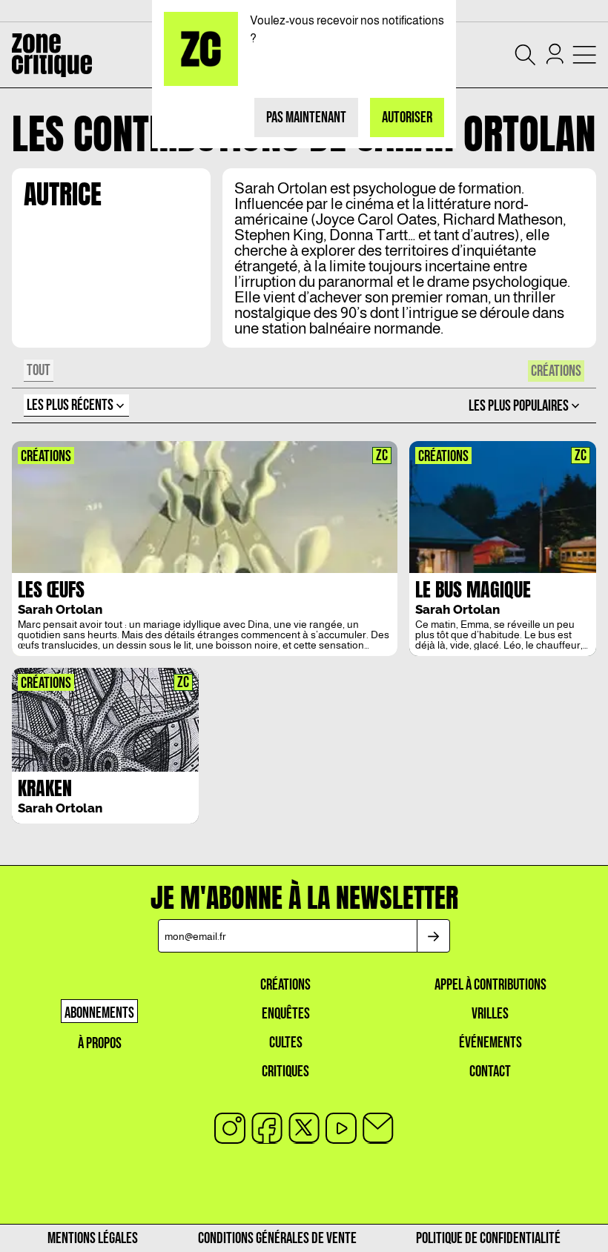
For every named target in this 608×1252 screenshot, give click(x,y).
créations (285, 984)
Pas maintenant (306, 117)
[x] (304, 1128)
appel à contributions (490, 984)
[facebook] (266, 1128)
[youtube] (341, 1128)
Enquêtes (286, 1013)
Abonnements (99, 1013)
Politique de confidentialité (488, 1238)
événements (490, 1042)
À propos (100, 1043)
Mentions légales (92, 1238)
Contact (490, 1071)
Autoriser (407, 117)
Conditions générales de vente (277, 1238)
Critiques (285, 1071)
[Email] (378, 1128)
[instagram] (229, 1128)
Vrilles (490, 1013)
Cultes (286, 1042)
